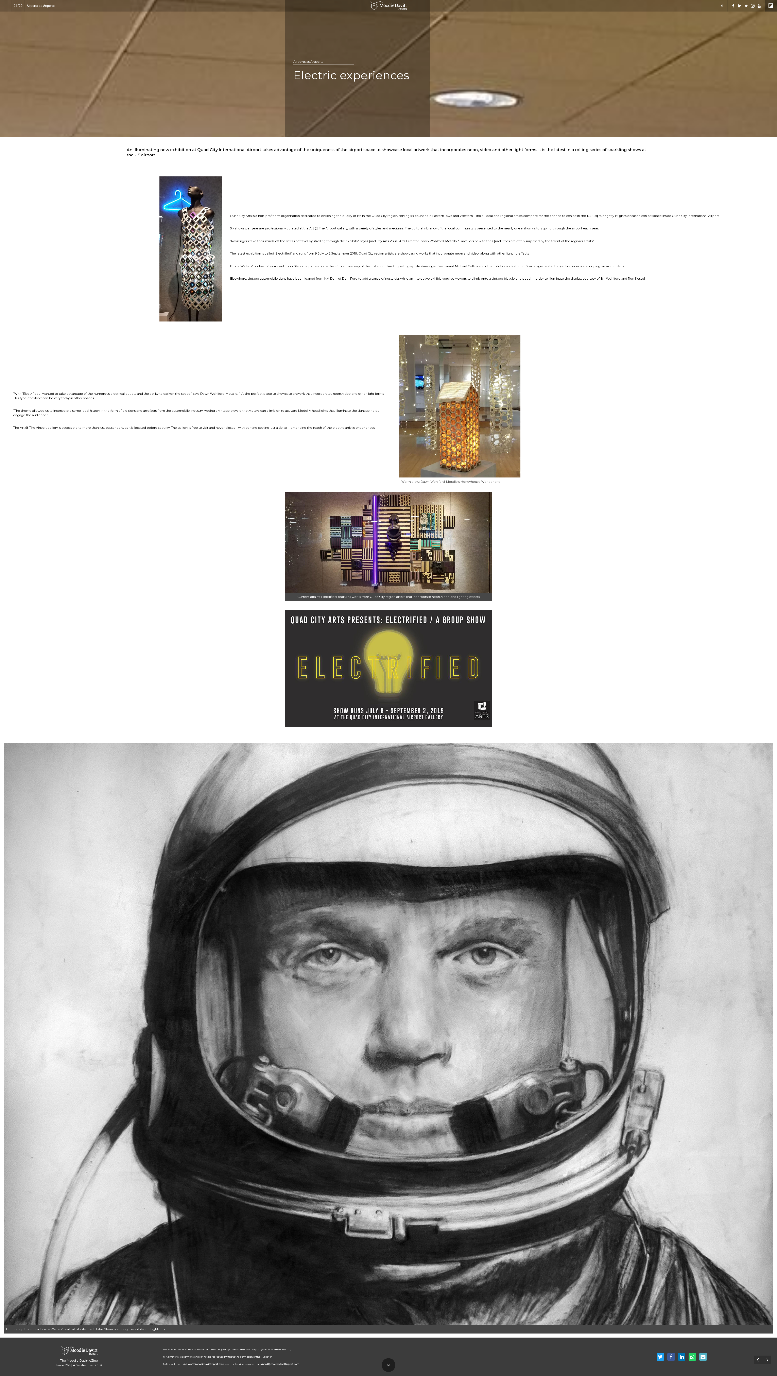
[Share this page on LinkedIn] (682, 1357)
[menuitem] (733, 6)
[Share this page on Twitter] (660, 1357)
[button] (388, 5)
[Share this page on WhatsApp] (692, 1357)
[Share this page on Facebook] (671, 1357)
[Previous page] (758, 1360)
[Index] (6, 6)
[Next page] (767, 1360)
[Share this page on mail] (703, 1357)
